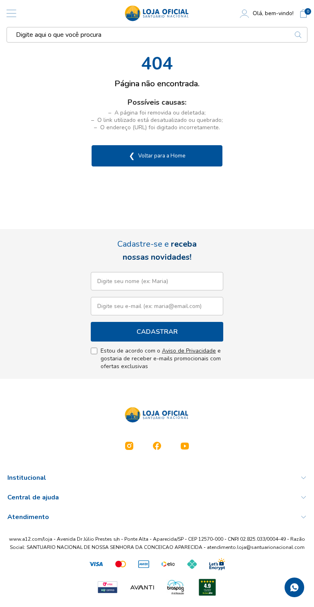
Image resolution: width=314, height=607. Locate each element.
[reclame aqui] (207, 587)
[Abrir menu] (11, 13)
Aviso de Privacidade (189, 351)
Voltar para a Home (157, 156)
